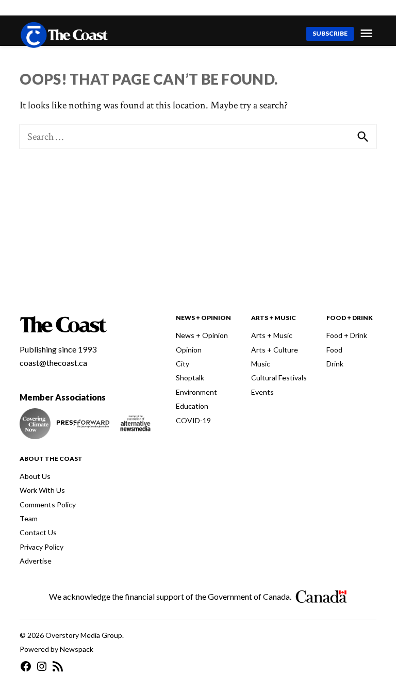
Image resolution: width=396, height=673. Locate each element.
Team (29, 518)
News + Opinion (202, 335)
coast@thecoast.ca (53, 362)
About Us (35, 476)
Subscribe (330, 33)
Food (334, 349)
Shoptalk (190, 377)
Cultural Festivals (279, 377)
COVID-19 (193, 420)
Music (260, 363)
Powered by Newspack (56, 649)
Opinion (189, 349)
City (182, 363)
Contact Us (38, 532)
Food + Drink (346, 335)
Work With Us (42, 490)
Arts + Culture (274, 349)
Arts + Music (271, 335)
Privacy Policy (41, 546)
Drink (334, 363)
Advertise (36, 560)
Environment (196, 392)
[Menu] (367, 33)
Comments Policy (48, 504)
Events (262, 392)
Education (192, 406)
